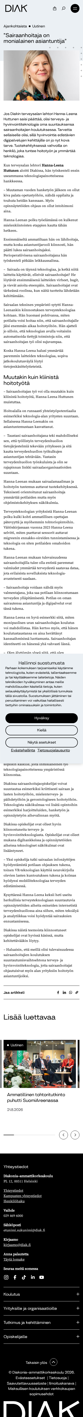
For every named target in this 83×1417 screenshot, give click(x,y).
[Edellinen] (63, 1135)
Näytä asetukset (42, 742)
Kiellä (41, 730)
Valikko (75, 8)
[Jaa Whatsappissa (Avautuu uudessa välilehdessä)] (70, 992)
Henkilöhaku (14, 1201)
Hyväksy (42, 718)
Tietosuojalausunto (53, 750)
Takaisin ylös (37, 1363)
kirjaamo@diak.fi (17, 1244)
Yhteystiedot (13, 1190)
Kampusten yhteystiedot (23, 1195)
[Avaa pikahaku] (63, 8)
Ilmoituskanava (61, 1383)
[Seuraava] (75, 1135)
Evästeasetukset (30, 1378)
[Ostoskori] (54, 8)
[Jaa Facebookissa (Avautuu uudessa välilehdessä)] (58, 992)
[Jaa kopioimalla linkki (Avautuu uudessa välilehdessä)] (76, 992)
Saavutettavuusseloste (26, 1383)
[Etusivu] (16, 8)
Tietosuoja (58, 1378)
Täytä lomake (14, 1259)
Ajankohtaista (15, 26)
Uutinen (38, 26)
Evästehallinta (23, 750)
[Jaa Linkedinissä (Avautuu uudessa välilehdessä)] (64, 992)
